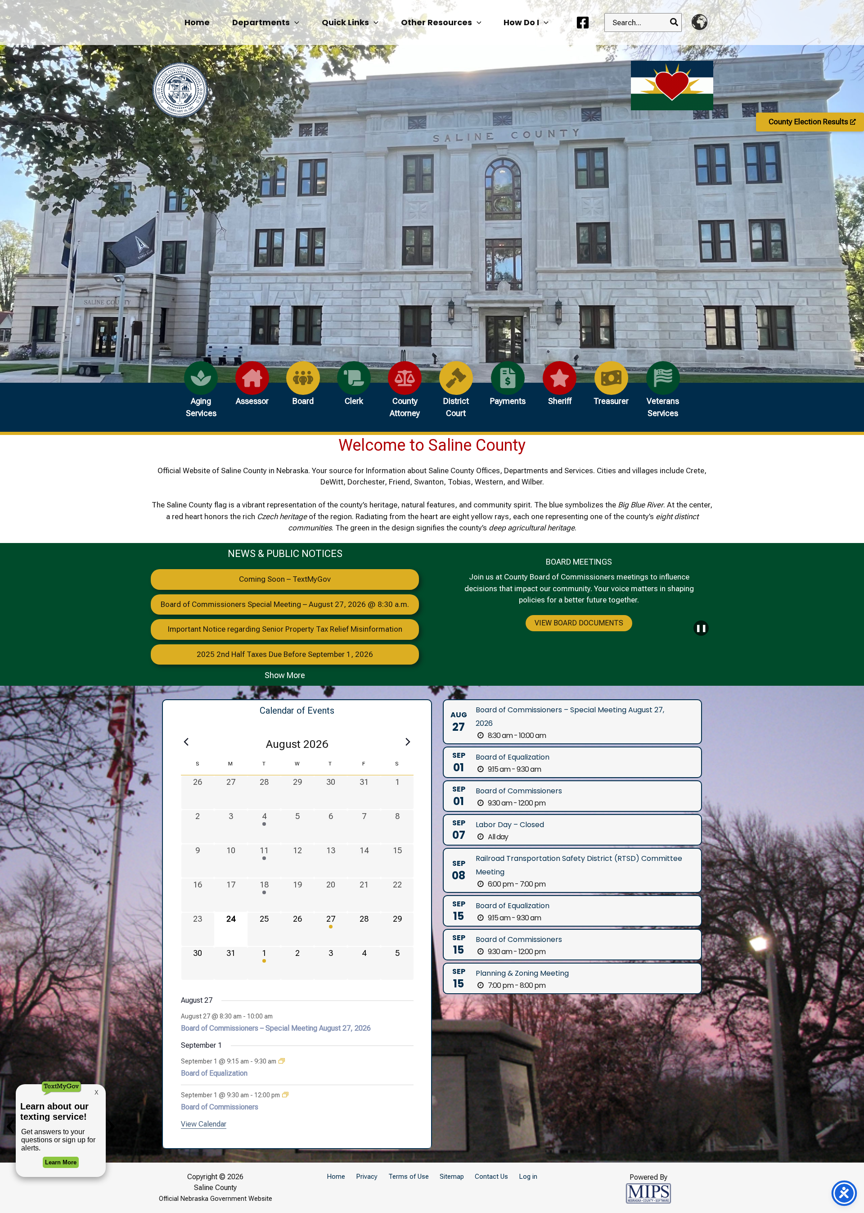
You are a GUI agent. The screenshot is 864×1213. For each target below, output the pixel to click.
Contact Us (491, 1176)
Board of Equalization (214, 1073)
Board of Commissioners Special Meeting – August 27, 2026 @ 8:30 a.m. (285, 604)
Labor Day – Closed (510, 824)
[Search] (674, 23)
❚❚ (701, 628)
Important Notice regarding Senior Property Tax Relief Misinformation (285, 629)
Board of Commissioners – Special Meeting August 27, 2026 (276, 1028)
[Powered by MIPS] (648, 1192)
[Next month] (408, 741)
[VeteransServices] (663, 394)
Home (336, 1176)
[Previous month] (186, 741)
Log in (528, 1176)
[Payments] (508, 388)
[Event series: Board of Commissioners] (285, 1095)
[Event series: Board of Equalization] (282, 1061)
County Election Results (809, 121)
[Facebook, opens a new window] (585, 22)
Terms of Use (408, 1176)
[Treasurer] (611, 388)
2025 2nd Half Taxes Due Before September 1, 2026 (285, 654)
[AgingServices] (201, 394)
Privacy (367, 1176)
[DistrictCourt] (456, 394)
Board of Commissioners (219, 1107)
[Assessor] (252, 388)
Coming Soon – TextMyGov (285, 579)
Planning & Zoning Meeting (522, 973)
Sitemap (452, 1176)
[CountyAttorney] (405, 394)
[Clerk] (354, 388)
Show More (285, 675)
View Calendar (203, 1124)
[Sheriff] (559, 388)
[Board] (303, 388)
